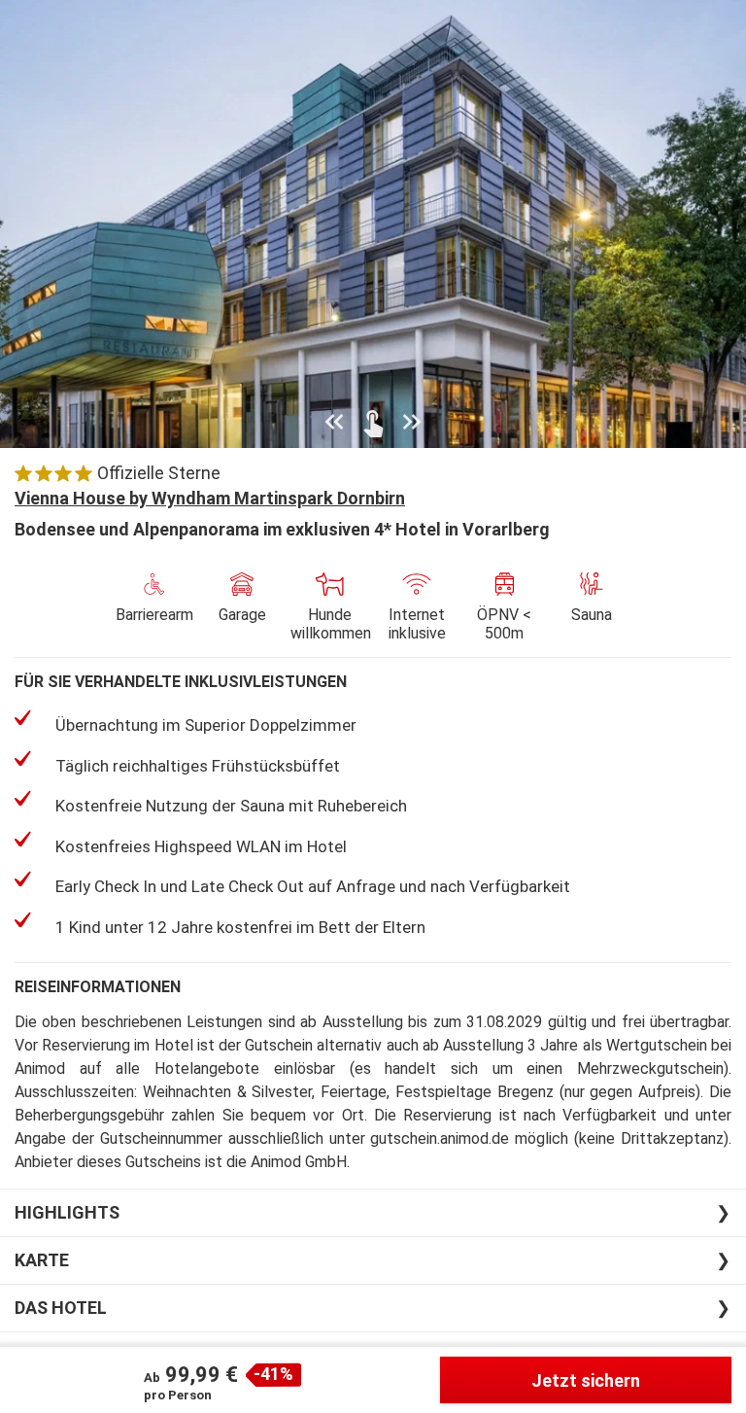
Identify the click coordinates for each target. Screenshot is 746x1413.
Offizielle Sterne (158, 473)
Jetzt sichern (585, 1380)
